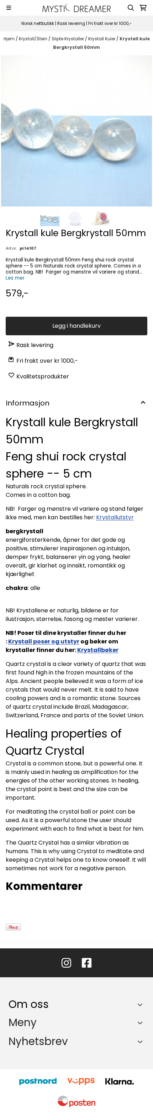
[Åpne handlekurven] (143, 8)
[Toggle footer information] (141, 1005)
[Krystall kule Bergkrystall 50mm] (76, 131)
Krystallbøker (97, 650)
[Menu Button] (9, 7)
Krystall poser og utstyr (43, 641)
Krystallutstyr (115, 517)
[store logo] (76, 7)
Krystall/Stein (33, 39)
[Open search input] (131, 8)
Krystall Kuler (102, 39)
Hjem (10, 39)
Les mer (15, 278)
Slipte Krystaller (68, 39)
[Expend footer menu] (141, 1022)
